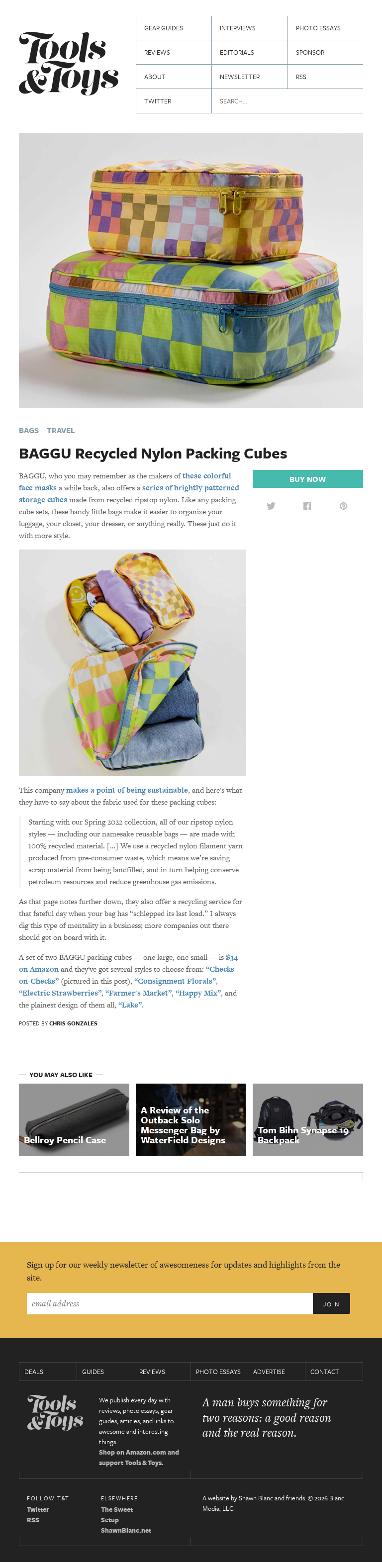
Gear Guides (163, 28)
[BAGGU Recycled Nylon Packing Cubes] (191, 270)
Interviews (238, 28)
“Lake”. (131, 1005)
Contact (324, 1372)
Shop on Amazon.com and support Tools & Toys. (139, 1457)
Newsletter (240, 77)
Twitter (157, 101)
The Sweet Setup (117, 1514)
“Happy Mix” (198, 993)
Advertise (269, 1372)
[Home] (68, 65)
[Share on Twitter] (271, 505)
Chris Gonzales (73, 1023)
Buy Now (307, 478)
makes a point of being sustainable (127, 790)
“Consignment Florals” (175, 981)
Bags (29, 430)
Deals (33, 1372)
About (155, 77)
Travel (61, 430)
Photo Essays (318, 28)
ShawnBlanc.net (126, 1530)
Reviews (157, 52)
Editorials (237, 52)
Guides (93, 1372)
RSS (301, 77)
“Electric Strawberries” (60, 993)
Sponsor (310, 52)
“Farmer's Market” (138, 993)
